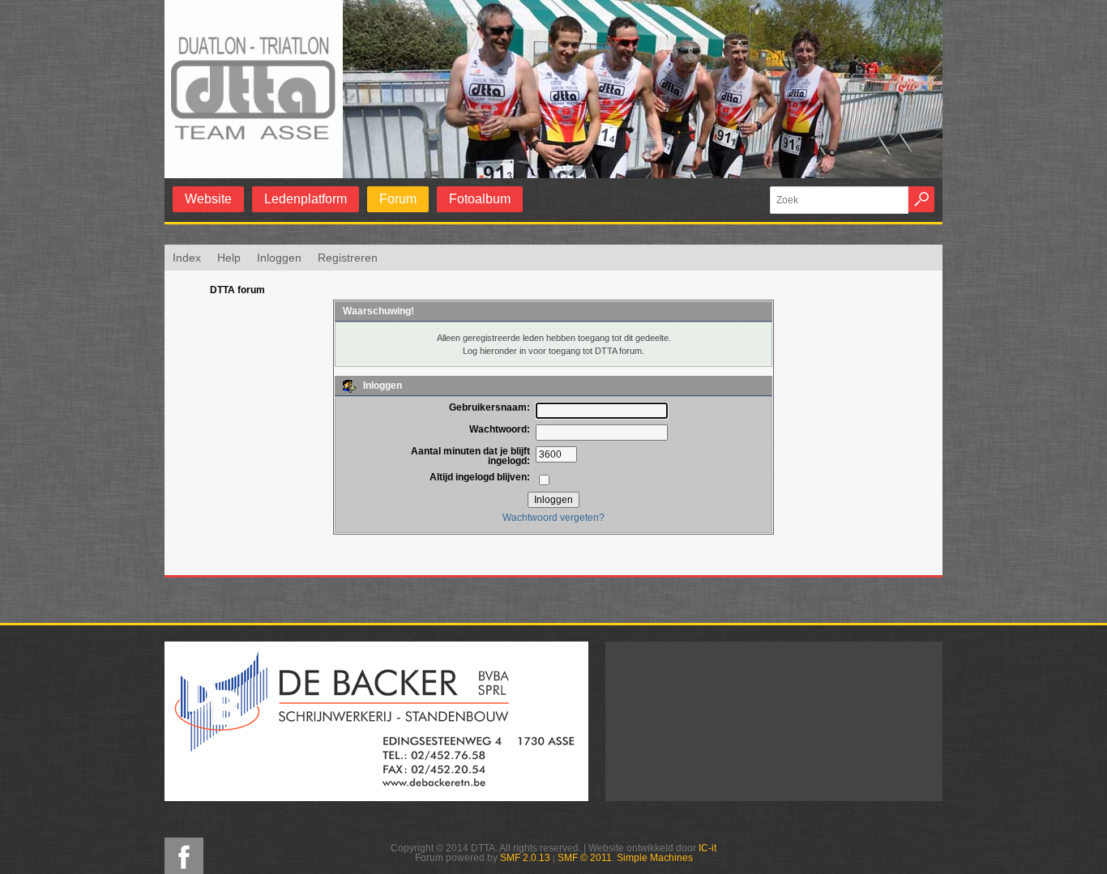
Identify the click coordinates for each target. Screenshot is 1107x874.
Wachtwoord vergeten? (553, 517)
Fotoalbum (480, 199)
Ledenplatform (305, 199)
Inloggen (279, 257)
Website (208, 199)
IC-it (707, 848)
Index (187, 257)
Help (229, 257)
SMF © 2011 (585, 857)
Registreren (348, 257)
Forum (398, 199)
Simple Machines (655, 857)
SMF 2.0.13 (525, 857)
